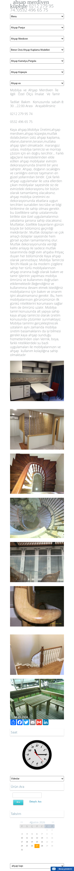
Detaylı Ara (35, 801)
